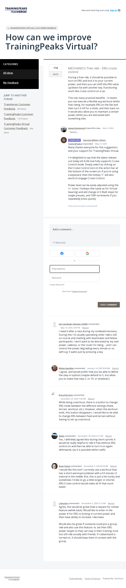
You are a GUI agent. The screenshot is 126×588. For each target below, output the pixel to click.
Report (85, 327)
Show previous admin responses (82, 206)
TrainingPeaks (75, 578)
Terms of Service (92, 578)
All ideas (8, 73)
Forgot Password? (57, 285)
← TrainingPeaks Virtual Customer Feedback (31, 27)
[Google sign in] (87, 253)
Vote (55, 74)
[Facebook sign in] (62, 253)
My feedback (11, 82)
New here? (74, 291)
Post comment (108, 304)
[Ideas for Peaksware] (16, 10)
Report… (74, 131)
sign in (113, 10)
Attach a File (60, 242)
